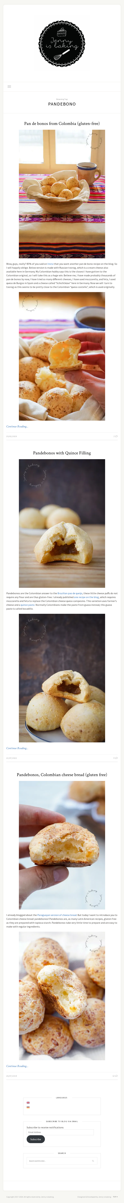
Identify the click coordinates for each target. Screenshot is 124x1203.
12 (114, 1076)
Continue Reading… (17, 427)
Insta (50, 263)
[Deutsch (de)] (28, 1107)
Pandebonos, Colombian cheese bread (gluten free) (62, 775)
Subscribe (35, 1139)
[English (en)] (28, 1103)
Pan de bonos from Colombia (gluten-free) (62, 124)
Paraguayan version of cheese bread (57, 915)
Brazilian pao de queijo (69, 593)
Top (115, 1197)
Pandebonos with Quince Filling (62, 453)
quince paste (28, 604)
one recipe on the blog (86, 597)
